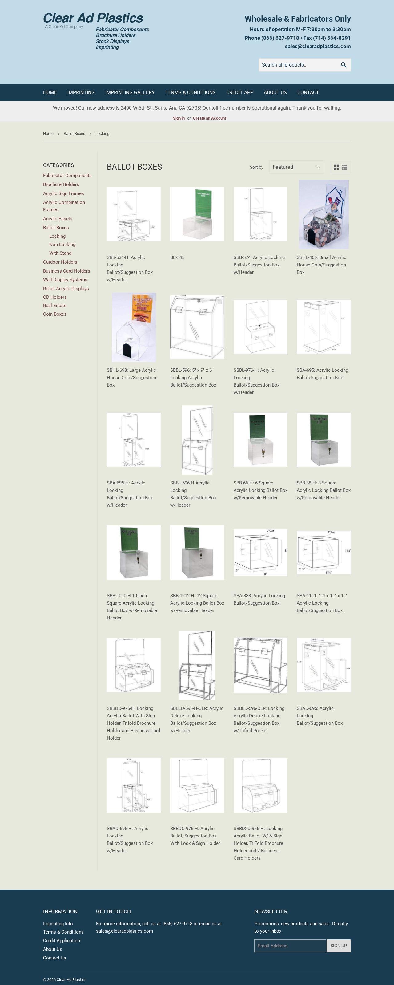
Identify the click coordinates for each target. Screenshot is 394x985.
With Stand (60, 253)
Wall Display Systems (65, 279)
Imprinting (81, 92)
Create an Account (209, 118)
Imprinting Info (58, 923)
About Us (275, 92)
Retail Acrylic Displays (66, 288)
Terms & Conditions (190, 92)
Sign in (179, 118)
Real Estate (54, 305)
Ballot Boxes (74, 133)
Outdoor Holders (60, 262)
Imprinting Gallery (130, 92)
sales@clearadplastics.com (318, 46)
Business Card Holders (66, 271)
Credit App (239, 92)
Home (50, 92)
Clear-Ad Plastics (71, 979)
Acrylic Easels (57, 218)
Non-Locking (62, 244)
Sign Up (339, 945)
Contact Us (54, 958)
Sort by (256, 167)
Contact (308, 92)
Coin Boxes (54, 314)
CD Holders (55, 297)
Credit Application (61, 940)
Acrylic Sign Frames (63, 193)
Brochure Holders (61, 184)
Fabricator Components (67, 175)
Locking (57, 236)
